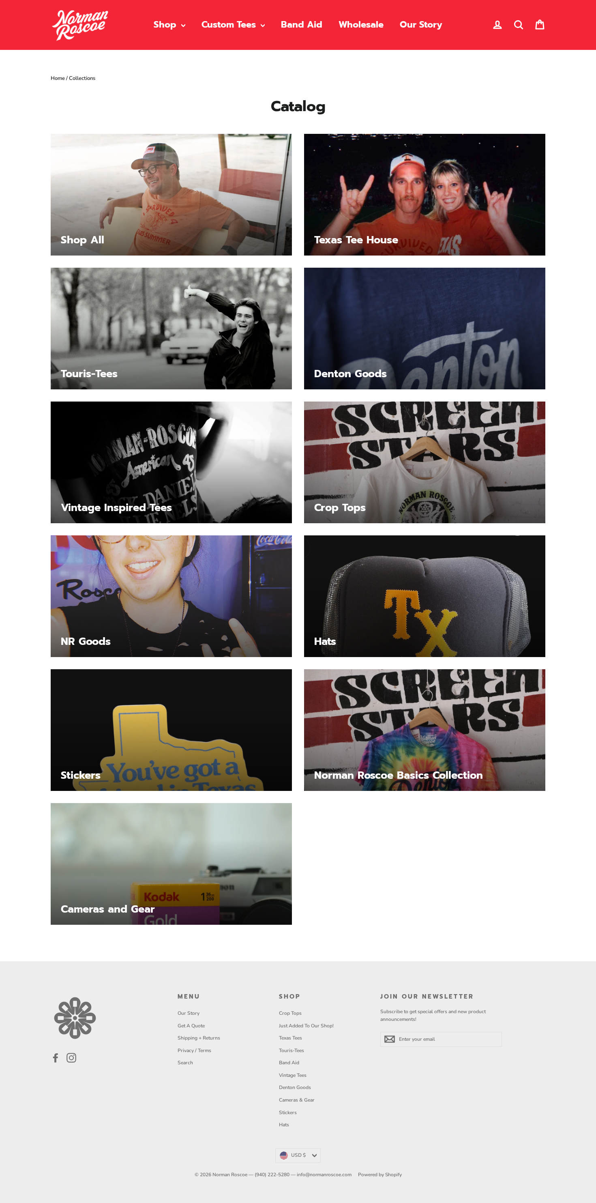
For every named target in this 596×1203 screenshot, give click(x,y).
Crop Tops (290, 1013)
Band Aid (301, 24)
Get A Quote (191, 1026)
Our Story (421, 24)
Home (58, 78)
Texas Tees (290, 1038)
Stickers (288, 1112)
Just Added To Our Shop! (306, 1026)
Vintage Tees (293, 1075)
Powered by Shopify (380, 1174)
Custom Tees (230, 24)
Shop (166, 24)
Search (185, 1062)
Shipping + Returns (199, 1038)
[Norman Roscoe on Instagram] (71, 1058)
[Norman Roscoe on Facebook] (55, 1058)
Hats (284, 1124)
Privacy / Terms (194, 1050)
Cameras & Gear (297, 1100)
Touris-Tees (291, 1050)
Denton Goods (295, 1087)
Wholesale (361, 24)
